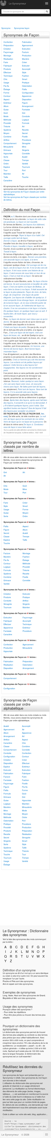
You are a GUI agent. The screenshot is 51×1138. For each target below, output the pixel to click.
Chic (5, 79)
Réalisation (8, 59)
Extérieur (7, 102)
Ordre (6, 163)
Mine (24, 146)
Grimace (7, 150)
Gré (23, 113)
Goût (6, 113)
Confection (8, 42)
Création (7, 48)
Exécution (26, 48)
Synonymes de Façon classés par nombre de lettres (21, 446)
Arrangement (27, 106)
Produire (7, 69)
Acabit (24, 156)
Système (7, 129)
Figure (25, 102)
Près (14, 981)
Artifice (6, 140)
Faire (6, 62)
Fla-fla (6, 86)
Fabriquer (8, 65)
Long (5, 995)
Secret (25, 133)
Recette (25, 129)
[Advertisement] (25, 21)
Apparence (26, 96)
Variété (25, 163)
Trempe (25, 160)
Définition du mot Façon (22, 209)
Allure (6, 106)
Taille (6, 177)
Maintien (7, 173)
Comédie (26, 153)
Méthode (7, 119)
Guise (6, 109)
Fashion (25, 75)
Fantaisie (26, 109)
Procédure (26, 140)
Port (24, 170)
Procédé (7, 123)
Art (23, 126)
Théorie (7, 126)
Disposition (26, 99)
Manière (25, 59)
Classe (6, 160)
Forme (6, 92)
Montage (7, 55)
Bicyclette (7, 998)
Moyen (6, 133)
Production (26, 55)
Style (24, 72)
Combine (7, 136)
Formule (25, 123)
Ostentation (27, 86)
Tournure (26, 167)
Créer (24, 62)
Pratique (25, 82)
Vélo (15, 998)
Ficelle (25, 136)
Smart (24, 79)
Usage (6, 82)
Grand (42, 995)
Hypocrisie (8, 153)
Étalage (7, 89)
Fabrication (27, 42)
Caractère (8, 180)
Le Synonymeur (17, 3)
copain (11, 984)
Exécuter (26, 65)
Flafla (24, 89)
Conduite (26, 116)
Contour (7, 96)
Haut (16, 995)
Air (23, 173)
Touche (25, 177)
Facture (25, 52)
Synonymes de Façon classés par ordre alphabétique (20, 704)
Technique (8, 75)
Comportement (10, 143)
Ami (4, 984)
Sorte (6, 156)
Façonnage (8, 52)
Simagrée (26, 143)
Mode (6, 116)
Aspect (6, 99)
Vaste (10, 995)
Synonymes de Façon (21, 34)
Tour (5, 170)
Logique (25, 119)
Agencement (27, 45)
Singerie (25, 150)
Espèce (7, 167)
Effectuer (7, 72)
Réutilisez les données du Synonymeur (22, 1068)
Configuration (28, 92)
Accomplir (26, 69)
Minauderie (8, 146)
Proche (6, 981)
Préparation (9, 45)
